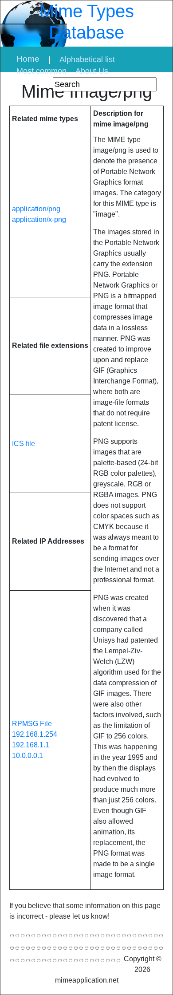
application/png (36, 209)
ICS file (23, 443)
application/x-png (39, 219)
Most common (41, 71)
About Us (91, 71)
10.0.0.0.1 (27, 755)
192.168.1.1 (30, 745)
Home (27, 58)
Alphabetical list (87, 59)
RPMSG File (32, 723)
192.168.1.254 (34, 734)
